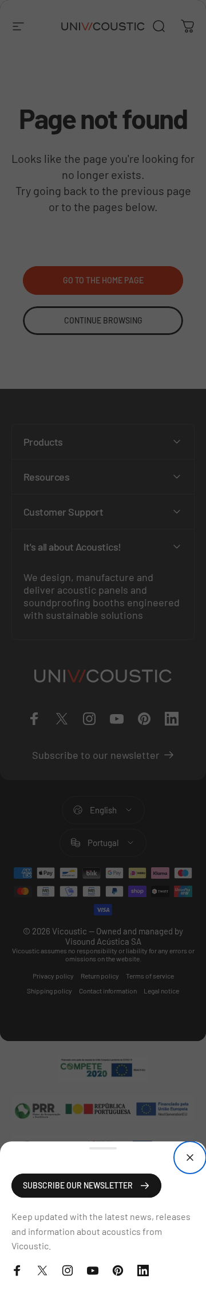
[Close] (190, 1157)
